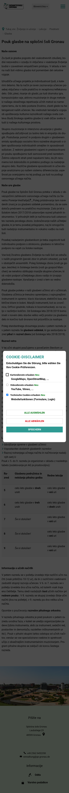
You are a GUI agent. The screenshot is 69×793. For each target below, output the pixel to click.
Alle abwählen (34, 421)
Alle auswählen (34, 412)
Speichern (34, 429)
